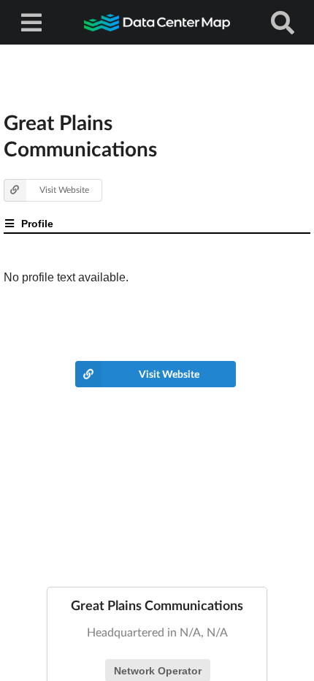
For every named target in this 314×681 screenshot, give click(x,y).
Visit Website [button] (64, 189)
